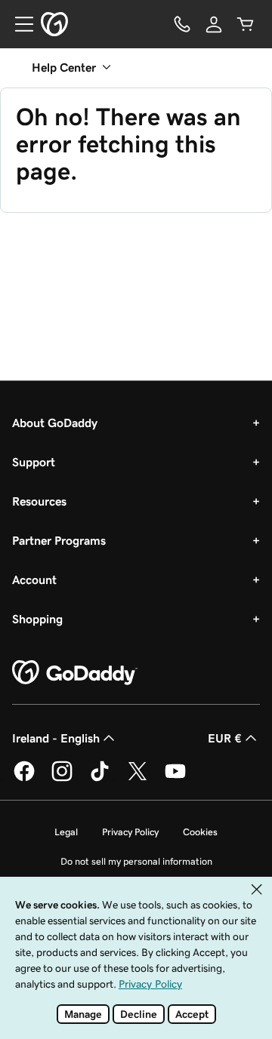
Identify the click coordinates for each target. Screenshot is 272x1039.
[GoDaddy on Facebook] (24, 779)
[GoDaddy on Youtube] (175, 779)
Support (33, 462)
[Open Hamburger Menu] (18, 24)
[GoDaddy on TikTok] (100, 779)
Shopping (37, 619)
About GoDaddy (54, 423)
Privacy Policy (130, 832)
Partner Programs (59, 540)
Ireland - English (56, 738)
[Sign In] (213, 24)
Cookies (200, 832)
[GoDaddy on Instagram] (62, 779)
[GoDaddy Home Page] (75, 673)
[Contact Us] (182, 24)
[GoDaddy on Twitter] (137, 779)
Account (34, 579)
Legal (66, 832)
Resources (39, 501)
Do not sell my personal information (136, 861)
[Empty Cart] (245, 24)
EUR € (225, 738)
